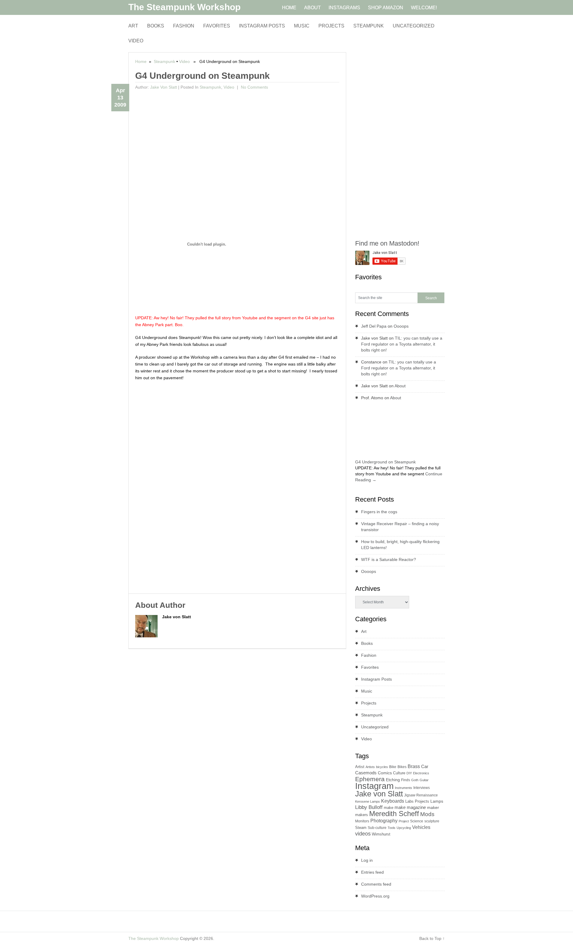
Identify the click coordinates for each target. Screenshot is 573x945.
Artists (370, 767)
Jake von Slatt (163, 87)
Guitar (424, 780)
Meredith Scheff (394, 814)
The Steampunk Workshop (184, 7)
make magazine (410, 807)
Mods (427, 814)
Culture (399, 773)
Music (301, 25)
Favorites (216, 25)
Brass (414, 766)
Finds (405, 780)
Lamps (436, 801)
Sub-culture (377, 828)
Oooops (401, 326)
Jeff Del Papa (373, 326)
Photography (384, 820)
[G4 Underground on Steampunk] (402, 455)
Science (416, 821)
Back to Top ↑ (432, 938)
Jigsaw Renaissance (421, 795)
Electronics (421, 773)
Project (404, 821)
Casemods (366, 772)
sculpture (431, 821)
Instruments (403, 788)
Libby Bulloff (369, 807)
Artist (359, 766)
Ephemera (370, 779)
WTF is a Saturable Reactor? (388, 559)
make (388, 807)
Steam (360, 827)
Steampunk (368, 25)
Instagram (374, 786)
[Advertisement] (237, 137)
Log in (367, 860)
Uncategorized (414, 25)
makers (361, 815)
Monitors (362, 821)
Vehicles (421, 827)
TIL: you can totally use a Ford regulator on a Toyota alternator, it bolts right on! (401, 344)
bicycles (382, 767)
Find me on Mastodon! (387, 243)
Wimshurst (381, 834)
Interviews (421, 788)
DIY (409, 773)
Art (133, 25)
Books (155, 25)
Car (424, 766)
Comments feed (376, 884)
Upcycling (404, 828)
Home (141, 61)
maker (433, 807)
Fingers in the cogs (379, 511)
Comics (385, 773)
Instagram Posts (262, 25)
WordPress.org (375, 896)
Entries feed (372, 872)
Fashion (183, 25)
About (400, 385)
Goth (414, 780)
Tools (391, 828)
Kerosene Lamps (367, 801)
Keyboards (392, 801)
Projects (331, 25)
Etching (393, 779)
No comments (254, 87)
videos (363, 834)
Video (135, 40)
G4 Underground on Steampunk (385, 462)
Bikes (402, 767)
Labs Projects (417, 801)
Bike (392, 767)
